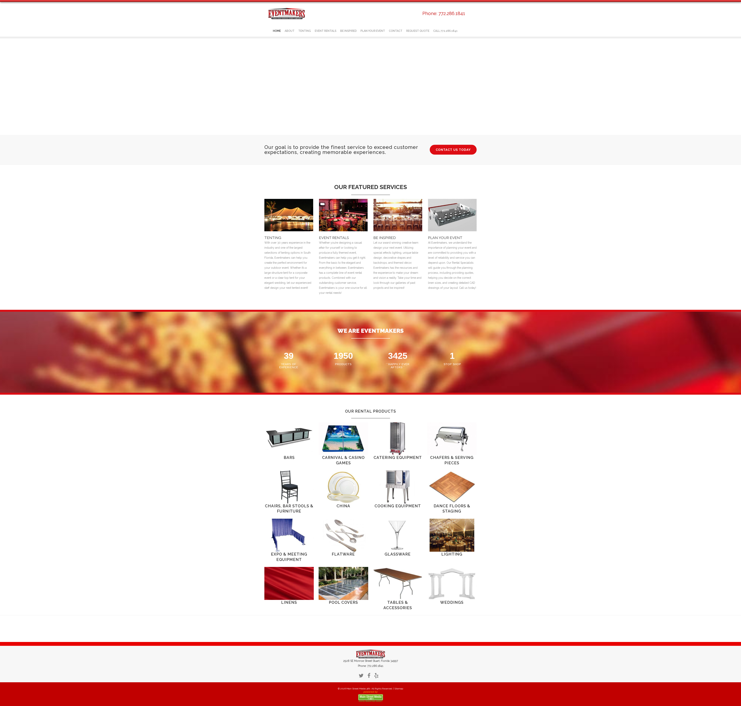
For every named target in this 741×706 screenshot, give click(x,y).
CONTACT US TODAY (453, 150)
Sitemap (398, 688)
